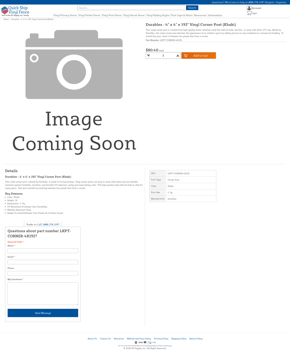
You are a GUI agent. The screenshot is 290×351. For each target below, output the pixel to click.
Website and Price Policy (139, 338)
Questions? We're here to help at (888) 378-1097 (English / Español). (249, 2)
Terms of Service (163, 345)
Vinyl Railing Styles (157, 15)
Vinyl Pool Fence (112, 15)
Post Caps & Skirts (182, 15)
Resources (200, 15)
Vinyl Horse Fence (134, 15)
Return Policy (196, 338)
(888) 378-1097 (51, 224)
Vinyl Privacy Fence (65, 15)
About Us (92, 338)
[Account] (249, 8)
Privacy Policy (161, 338)
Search (192, 7)
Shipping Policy (178, 338)
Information (215, 15)
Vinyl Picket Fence (89, 15)
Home (6, 19)
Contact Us (105, 338)
